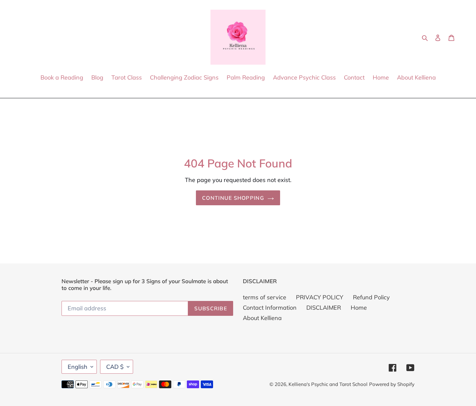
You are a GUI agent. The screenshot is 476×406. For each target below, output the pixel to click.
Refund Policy (371, 297)
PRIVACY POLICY (319, 297)
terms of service (264, 297)
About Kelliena (262, 318)
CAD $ (115, 366)
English (77, 366)
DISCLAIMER (323, 307)
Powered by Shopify (391, 384)
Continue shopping (233, 198)
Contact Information (270, 307)
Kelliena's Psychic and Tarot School (328, 384)
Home (359, 307)
